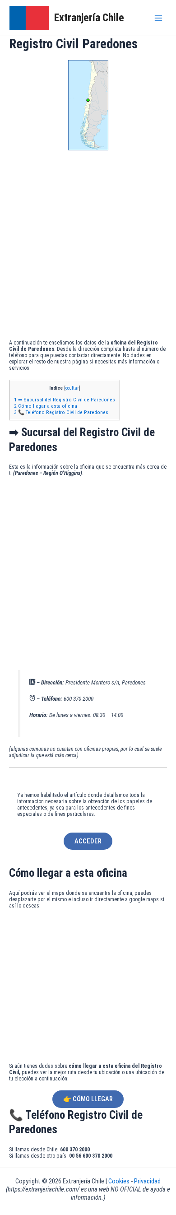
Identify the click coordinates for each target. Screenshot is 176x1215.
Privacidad (147, 1181)
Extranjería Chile (89, 17)
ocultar (72, 388)
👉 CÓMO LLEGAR (88, 1099)
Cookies (119, 1181)
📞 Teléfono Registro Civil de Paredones (61, 412)
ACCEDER (88, 841)
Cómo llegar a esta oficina (45, 406)
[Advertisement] (88, 247)
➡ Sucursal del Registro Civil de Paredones (64, 399)
